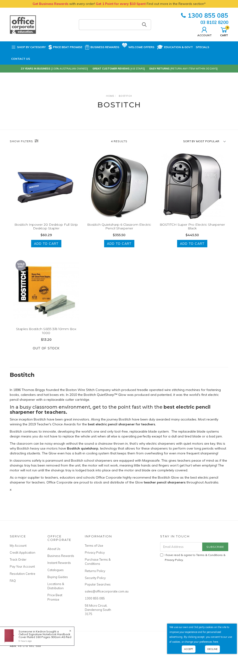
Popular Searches (98, 584)
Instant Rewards (59, 563)
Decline (212, 649)
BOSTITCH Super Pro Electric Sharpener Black (192, 226)
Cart (224, 31)
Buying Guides (57, 577)
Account (204, 35)
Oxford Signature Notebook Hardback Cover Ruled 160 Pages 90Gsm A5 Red (45, 635)
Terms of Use (94, 545)
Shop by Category (31, 47)
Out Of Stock (46, 348)
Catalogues (55, 570)
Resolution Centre (22, 574)
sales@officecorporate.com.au (98, 591)
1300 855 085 (208, 15)
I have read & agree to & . (195, 557)
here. (216, 641)
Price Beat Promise (67, 47)
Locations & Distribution (55, 586)
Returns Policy (95, 571)
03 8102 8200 (214, 22)
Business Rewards (104, 47)
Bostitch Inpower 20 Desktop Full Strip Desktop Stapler (46, 226)
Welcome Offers (141, 47)
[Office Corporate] (23, 24)
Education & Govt (178, 47)
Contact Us (20, 58)
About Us (53, 549)
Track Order (18, 559)
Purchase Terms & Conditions (98, 562)
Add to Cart (46, 243)
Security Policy (95, 578)
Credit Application (22, 552)
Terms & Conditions (209, 555)
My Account (18, 545)
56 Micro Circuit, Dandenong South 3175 (98, 610)
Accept (188, 649)
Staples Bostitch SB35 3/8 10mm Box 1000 (46, 331)
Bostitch (22, 374)
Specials (202, 47)
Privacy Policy (95, 552)
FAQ (13, 580)
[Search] (144, 24)
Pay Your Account (22, 566)
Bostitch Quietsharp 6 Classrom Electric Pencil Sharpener (119, 226)
